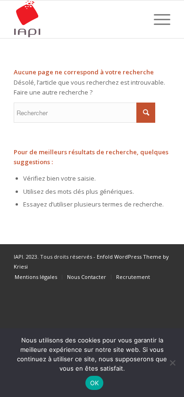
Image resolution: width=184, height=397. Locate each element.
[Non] (172, 362)
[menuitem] (36, 277)
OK (94, 383)
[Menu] (157, 19)
